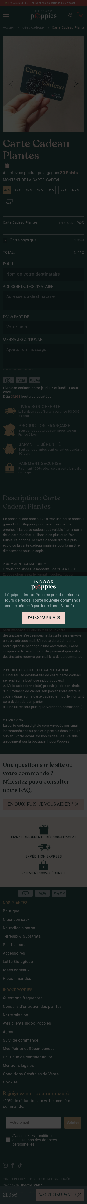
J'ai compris (40, 617)
